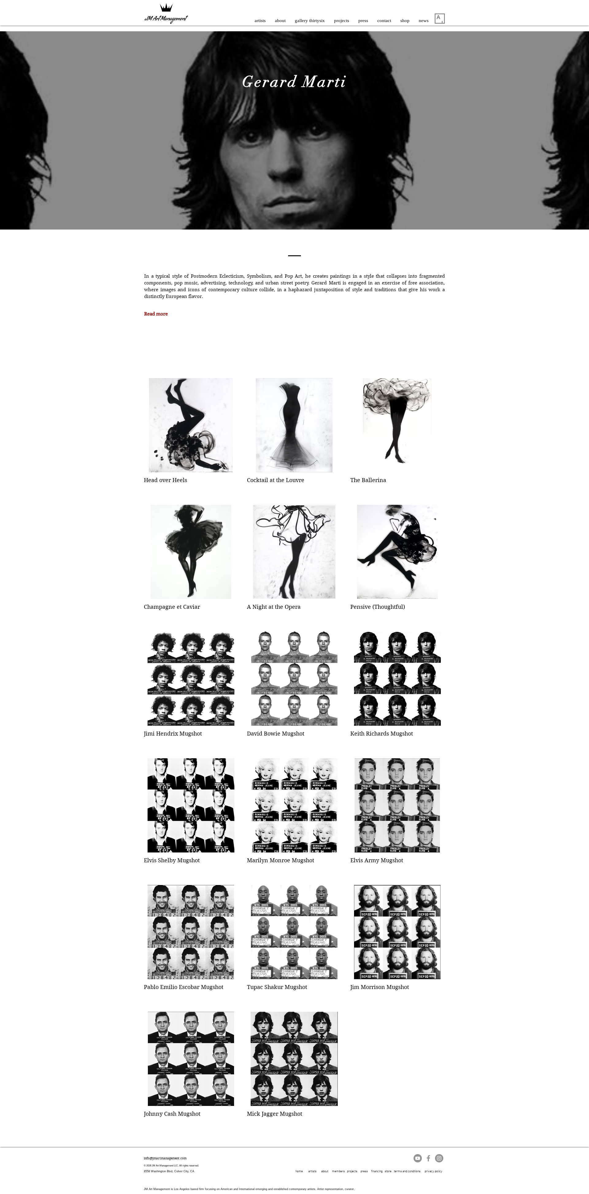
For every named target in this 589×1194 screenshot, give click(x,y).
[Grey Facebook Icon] (428, 1158)
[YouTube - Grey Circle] (418, 1158)
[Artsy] (440, 19)
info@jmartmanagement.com (165, 1158)
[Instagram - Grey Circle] (439, 1158)
